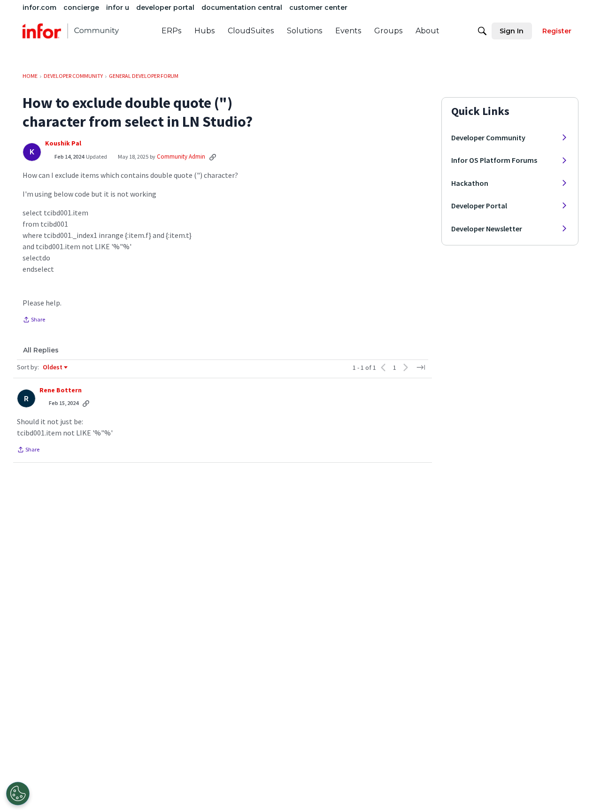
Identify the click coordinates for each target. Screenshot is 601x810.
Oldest (53, 367)
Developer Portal (479, 205)
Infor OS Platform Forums (494, 160)
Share (34, 320)
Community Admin (181, 156)
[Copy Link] (212, 157)
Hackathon (469, 183)
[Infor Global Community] (71, 30)
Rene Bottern (60, 390)
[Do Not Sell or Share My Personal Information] (18, 793)
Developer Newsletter (486, 228)
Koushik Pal (63, 143)
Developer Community (488, 137)
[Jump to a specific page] (420, 367)
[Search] (482, 31)
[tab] (41, 350)
